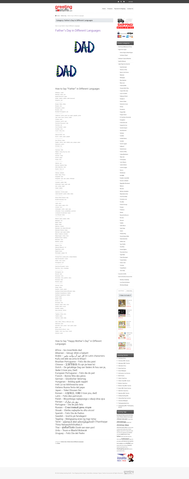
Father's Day (63, 16)
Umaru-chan (123, 262)
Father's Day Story (128, 436)
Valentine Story (121, 450)
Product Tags (129, 290)
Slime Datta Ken (123, 238)
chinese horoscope (128, 416)
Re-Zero (122, 217)
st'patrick (129, 445)
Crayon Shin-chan (124, 90)
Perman (122, 207)
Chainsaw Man (123, 85)
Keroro (121, 170)
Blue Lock (122, 83)
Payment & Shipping (119, 9)
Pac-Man (122, 201)
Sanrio (121, 230)
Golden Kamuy (123, 138)
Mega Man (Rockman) (125, 183)
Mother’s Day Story (122, 383)
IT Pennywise (123, 159)
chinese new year (122, 419)
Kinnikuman (122, 172)
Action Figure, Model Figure (126, 52)
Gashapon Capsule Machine (124, 58)
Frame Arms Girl (123, 122)
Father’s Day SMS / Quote (124, 380)
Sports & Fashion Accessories (125, 276)
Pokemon (122, 209)
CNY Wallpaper (129, 432)
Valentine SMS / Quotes (123, 393)
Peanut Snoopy (123, 204)
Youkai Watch (123, 268)
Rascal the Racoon (124, 215)
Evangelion (122, 119)
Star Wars (122, 246)
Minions (122, 186)
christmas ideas (123, 425)
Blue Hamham (123, 80)
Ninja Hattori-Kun (124, 193)
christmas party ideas (122, 427)
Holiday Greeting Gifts (123, 395)
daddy (122, 434)
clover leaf (122, 430)
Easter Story (127, 434)
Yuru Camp (122, 270)
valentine (126, 448)
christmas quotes (130, 427)
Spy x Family (122, 244)
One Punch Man (123, 196)
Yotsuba (122, 265)
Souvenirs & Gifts (122, 273)
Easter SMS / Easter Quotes (124, 388)
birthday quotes (125, 415)
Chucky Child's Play (124, 88)
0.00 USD (131, 1)
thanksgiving (120, 449)
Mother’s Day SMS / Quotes (124, 385)
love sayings (120, 443)
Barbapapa (122, 77)
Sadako (121, 223)
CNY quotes (131, 430)
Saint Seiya (122, 228)
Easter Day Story (122, 368)
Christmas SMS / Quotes (124, 360)
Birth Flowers (121, 375)
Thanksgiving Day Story (123, 403)
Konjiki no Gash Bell (124, 178)
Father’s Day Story (122, 378)
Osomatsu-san (123, 199)
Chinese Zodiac (130, 419)
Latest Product (121, 290)
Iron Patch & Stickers (125, 282)
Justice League (123, 167)
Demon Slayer (123, 101)
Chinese (121, 416)
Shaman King (123, 233)
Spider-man (122, 241)
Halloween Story (122, 365)
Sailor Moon (123, 225)
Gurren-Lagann (123, 143)
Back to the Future (124, 72)
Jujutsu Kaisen (123, 164)
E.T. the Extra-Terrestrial (125, 117)
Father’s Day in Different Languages (77, 30)
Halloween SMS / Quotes (124, 363)
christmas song (119, 429)
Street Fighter (123, 249)
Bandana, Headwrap (124, 279)
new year (125, 445)
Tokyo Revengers (124, 257)
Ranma (121, 212)
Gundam (122, 141)
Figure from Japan (122, 49)
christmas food (128, 422)
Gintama (122, 133)
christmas (121, 421)
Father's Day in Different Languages (75, 441)
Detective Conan (124, 104)
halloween (125, 439)
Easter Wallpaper (122, 370)
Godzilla (122, 135)
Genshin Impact (123, 127)
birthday (119, 415)
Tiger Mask (122, 254)
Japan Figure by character (124, 64)
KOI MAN (122, 175)
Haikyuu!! (122, 146)
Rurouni (122, 220)
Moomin (122, 188)
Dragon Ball (122, 112)
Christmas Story (122, 358)
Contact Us (130, 9)
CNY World (118, 434)
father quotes (119, 439)
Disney (121, 106)
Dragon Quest (123, 114)
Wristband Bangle (124, 285)
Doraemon (122, 109)
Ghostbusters (123, 130)
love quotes (130, 441)
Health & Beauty (122, 61)
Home (104, 9)
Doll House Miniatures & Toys (125, 46)
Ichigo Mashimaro (124, 154)
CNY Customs (126, 430)
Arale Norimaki (123, 67)
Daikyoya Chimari (124, 96)
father (58, 443)
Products (109, 9)
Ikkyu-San (122, 157)
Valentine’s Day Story (123, 390)
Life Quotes (124, 441)
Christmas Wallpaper (123, 400)
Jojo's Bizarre (123, 162)
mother (128, 443)
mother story (121, 445)
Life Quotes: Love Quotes (124, 373)
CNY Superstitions (123, 432)
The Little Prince (124, 252)
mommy (124, 443)
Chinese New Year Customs (124, 398)
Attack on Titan (123, 69)
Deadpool (122, 98)
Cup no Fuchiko (123, 93)
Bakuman (122, 75)
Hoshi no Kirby (123, 151)
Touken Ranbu (123, 260)
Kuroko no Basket (124, 180)
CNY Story (118, 432)
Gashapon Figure (124, 55)
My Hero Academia (124, 191)
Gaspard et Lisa (123, 125)
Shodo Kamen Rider (124, 236)
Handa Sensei (123, 149)
